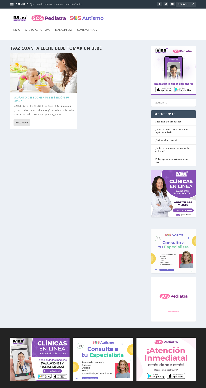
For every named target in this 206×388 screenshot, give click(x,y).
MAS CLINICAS (63, 30)
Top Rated (48, 106)
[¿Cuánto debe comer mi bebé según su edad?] (43, 73)
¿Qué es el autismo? (165, 140)
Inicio (16, 30)
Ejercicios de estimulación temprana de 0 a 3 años (56, 4)
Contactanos (87, 30)
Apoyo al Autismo (37, 30)
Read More (21, 122)
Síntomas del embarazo (168, 121)
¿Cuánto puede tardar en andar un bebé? (172, 150)
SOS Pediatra (22, 106)
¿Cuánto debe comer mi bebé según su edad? (41, 99)
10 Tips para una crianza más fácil (171, 161)
